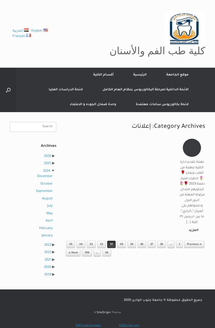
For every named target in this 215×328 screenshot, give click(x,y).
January (47, 236)
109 (87, 252)
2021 (48, 260)
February (46, 228)
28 (141, 244)
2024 (46, 171)
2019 (47, 275)
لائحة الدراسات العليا (66, 90)
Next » (73, 252)
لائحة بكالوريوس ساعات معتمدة (162, 105)
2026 (47, 156)
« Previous (194, 244)
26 (161, 244)
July (50, 206)
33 (91, 244)
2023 (47, 245)
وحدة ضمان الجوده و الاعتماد (93, 105)
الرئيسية (140, 75)
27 (151, 244)
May (49, 214)
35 (70, 244)
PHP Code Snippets (88, 325)
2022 (47, 252)
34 (81, 244)
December (45, 176)
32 (101, 244)
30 (121, 244)
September (44, 191)
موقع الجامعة (177, 75)
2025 (47, 164)
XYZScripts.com (129, 325)
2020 (47, 267)
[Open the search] (8, 90)
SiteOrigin (104, 312)
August (47, 199)
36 (106, 252)
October (46, 184)
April (49, 221)
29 (131, 244)
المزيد (193, 230)
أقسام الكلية (103, 75)
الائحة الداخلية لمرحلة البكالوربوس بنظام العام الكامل (145, 90)
